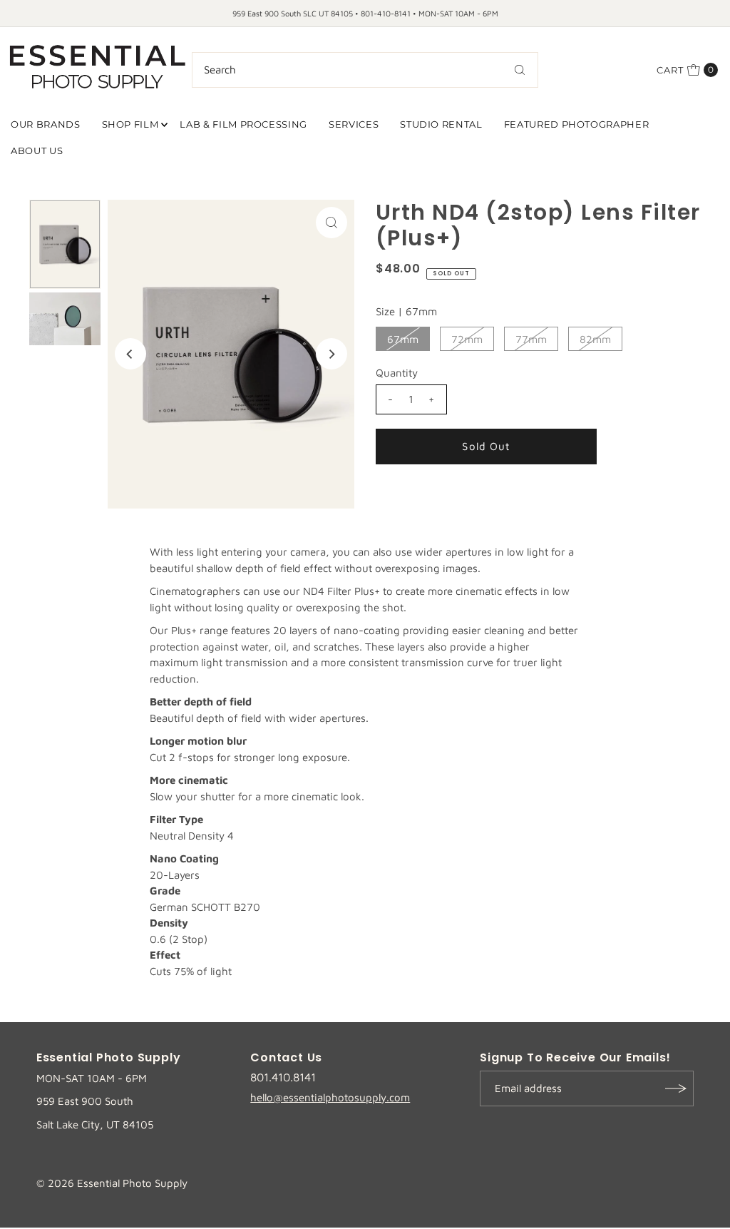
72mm (467, 339)
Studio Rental (441, 124)
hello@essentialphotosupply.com (330, 1097)
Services (354, 124)
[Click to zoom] (331, 222)
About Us (37, 150)
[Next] (331, 353)
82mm (595, 339)
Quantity (397, 373)
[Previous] (130, 353)
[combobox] (365, 70)
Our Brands (46, 124)
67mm (402, 339)
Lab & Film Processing (243, 124)
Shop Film (130, 124)
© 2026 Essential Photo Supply (111, 1183)
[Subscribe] (676, 1088)
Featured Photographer (576, 124)
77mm (531, 339)
